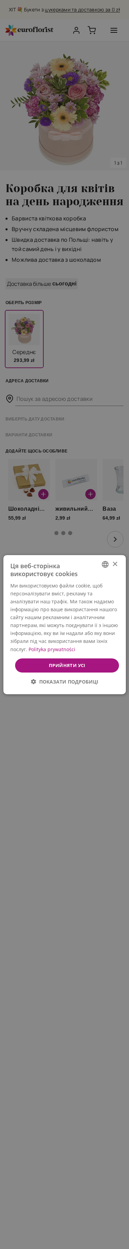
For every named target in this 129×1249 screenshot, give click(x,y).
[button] (64, 682)
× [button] (114, 563)
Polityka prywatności (51, 649)
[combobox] (105, 564)
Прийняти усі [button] (67, 665)
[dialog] (64, 624)
